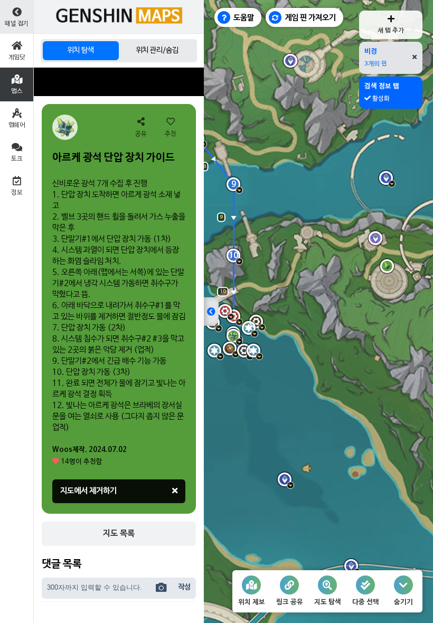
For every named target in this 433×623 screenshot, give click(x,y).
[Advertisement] (119, 82)
